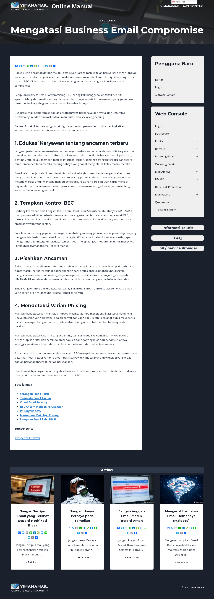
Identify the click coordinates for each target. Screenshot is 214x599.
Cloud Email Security (33, 402)
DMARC (159, 179)
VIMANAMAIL (170, 6)
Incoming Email (165, 156)
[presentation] (32, 489)
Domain (160, 149)
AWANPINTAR (193, 6)
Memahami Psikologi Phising (39, 415)
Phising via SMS (30, 411)
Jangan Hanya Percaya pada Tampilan (82, 516)
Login (158, 87)
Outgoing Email (165, 164)
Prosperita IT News (27, 438)
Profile (159, 141)
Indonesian (180, 2)
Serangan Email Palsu (34, 394)
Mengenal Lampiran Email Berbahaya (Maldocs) (181, 516)
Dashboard (162, 133)
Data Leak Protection (168, 187)
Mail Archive (162, 171)
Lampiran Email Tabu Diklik (38, 419)
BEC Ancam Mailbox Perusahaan (41, 407)
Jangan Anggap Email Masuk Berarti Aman (132, 516)
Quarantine (162, 202)
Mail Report (162, 194)
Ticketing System (165, 209)
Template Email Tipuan (35, 398)
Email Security (107, 20)
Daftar (159, 79)
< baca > (32, 562)
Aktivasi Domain (165, 95)
